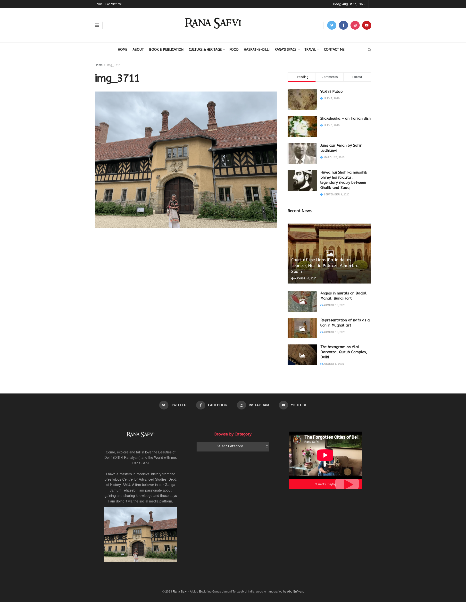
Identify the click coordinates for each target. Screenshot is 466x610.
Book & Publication (166, 50)
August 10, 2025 (304, 278)
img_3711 (114, 65)
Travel (310, 50)
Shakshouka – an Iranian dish (345, 118)
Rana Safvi (180, 591)
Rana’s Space (285, 50)
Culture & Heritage (205, 50)
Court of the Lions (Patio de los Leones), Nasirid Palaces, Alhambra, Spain (325, 265)
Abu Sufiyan (295, 591)
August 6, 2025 (333, 364)
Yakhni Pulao (331, 91)
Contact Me (113, 4)
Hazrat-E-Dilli (256, 50)
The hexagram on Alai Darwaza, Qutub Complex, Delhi (343, 352)
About (138, 50)
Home (98, 4)
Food (234, 50)
